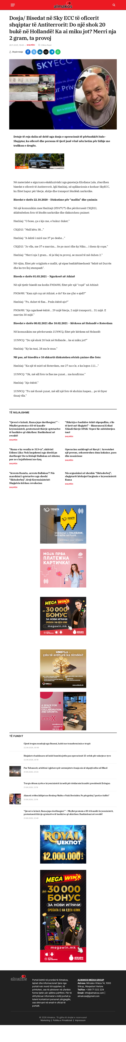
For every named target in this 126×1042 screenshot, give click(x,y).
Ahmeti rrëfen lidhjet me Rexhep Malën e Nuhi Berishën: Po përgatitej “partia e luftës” (66, 795)
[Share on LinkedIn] (40, 52)
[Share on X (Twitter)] (34, 52)
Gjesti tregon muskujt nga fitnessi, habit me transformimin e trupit (57, 743)
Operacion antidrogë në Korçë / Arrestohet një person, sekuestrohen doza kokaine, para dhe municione (90, 453)
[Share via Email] (46, 52)
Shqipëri (31, 45)
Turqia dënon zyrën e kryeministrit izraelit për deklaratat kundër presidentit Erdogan (67, 783)
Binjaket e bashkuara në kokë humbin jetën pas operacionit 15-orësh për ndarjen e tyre (67, 755)
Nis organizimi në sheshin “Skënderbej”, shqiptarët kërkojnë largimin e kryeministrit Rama (90, 476)
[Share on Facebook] (28, 52)
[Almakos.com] (63, 5)
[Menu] (13, 5)
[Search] (113, 5)
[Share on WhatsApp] (58, 52)
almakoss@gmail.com (88, 996)
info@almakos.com (94, 992)
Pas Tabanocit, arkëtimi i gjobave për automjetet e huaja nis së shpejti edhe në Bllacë (66, 768)
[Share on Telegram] (52, 52)
